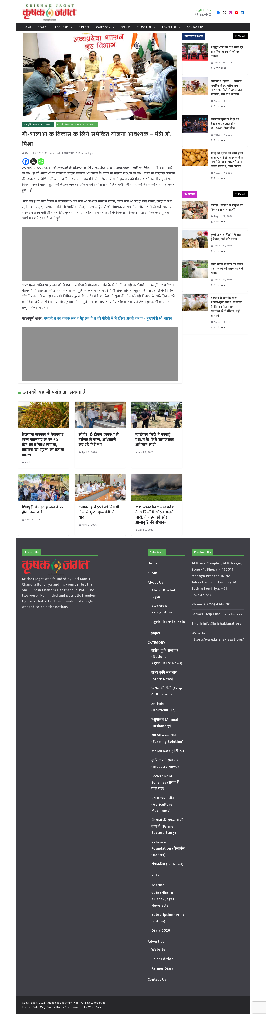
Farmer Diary (162, 968)
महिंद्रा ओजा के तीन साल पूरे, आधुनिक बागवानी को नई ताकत (227, 52)
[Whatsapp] (41, 161)
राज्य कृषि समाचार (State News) (38, 124)
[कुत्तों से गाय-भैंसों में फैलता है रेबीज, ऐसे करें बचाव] (195, 244)
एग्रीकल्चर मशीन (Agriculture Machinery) (162, 804)
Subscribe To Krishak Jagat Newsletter (162, 899)
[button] (70, 27)
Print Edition (162, 959)
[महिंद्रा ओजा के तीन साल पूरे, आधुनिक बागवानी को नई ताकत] (195, 59)
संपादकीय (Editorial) (167, 864)
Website (158, 950)
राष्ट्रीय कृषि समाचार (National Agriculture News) (166, 657)
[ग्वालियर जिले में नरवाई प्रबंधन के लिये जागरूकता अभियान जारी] (156, 404)
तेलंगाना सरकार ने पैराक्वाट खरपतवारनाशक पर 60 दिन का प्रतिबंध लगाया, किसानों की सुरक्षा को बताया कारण (43, 444)
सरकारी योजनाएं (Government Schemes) (76, 124)
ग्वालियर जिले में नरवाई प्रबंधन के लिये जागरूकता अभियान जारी (154, 439)
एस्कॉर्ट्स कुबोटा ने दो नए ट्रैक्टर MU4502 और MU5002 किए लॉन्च (225, 124)
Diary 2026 (160, 931)
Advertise (169, 27)
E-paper (84, 27)
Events (126, 27)
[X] (33, 161)
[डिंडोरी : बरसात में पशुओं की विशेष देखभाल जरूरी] (195, 214)
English (200, 10)
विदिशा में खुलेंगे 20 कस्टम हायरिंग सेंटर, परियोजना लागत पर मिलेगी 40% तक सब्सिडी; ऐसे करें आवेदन (227, 88)
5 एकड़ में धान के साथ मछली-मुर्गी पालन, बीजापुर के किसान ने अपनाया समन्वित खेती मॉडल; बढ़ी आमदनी (226, 307)
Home (27, 27)
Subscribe (144, 27)
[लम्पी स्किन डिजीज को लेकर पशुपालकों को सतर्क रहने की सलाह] (195, 276)
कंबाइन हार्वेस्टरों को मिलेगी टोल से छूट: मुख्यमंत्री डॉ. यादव (99, 512)
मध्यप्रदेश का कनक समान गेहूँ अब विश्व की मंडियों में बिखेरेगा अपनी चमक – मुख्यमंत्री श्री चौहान (108, 318)
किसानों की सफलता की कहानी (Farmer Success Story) (167, 826)
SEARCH (43, 27)
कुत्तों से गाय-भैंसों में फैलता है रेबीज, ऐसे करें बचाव (226, 237)
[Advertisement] (100, 254)
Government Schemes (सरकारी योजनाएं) (165, 782)
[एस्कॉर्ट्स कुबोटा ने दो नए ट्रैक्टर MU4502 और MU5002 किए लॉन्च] (195, 131)
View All (240, 36)
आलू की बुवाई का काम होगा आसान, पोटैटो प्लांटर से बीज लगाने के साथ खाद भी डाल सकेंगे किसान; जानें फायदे (227, 160)
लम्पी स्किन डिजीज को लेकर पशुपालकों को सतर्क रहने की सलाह (228, 269)
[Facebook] (25, 161)
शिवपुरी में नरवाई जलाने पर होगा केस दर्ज (43, 510)
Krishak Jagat (86, 153)
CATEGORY (103, 27)
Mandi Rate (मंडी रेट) (167, 751)
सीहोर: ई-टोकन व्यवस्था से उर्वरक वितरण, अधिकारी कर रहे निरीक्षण (99, 439)
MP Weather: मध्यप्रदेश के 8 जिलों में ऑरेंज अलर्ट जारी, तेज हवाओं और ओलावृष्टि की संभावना (155, 515)
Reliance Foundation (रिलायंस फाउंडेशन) (168, 848)
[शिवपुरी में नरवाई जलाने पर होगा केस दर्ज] (43, 477)
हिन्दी (209, 10)
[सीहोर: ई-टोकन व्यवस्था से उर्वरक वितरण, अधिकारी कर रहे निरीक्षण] (100, 404)
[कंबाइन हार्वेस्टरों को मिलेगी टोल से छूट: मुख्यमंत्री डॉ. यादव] (100, 477)
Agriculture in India (168, 622)
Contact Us (195, 27)
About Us (62, 27)
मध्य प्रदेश (69, 153)
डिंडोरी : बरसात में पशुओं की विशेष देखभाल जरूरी (227, 207)
